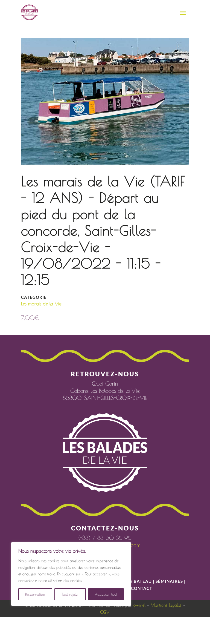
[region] (71, 574)
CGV (105, 612)
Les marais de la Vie (41, 303)
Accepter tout (106, 594)
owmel (139, 604)
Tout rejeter (70, 594)
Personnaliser (35, 594)
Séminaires (169, 581)
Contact (141, 588)
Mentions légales (166, 604)
